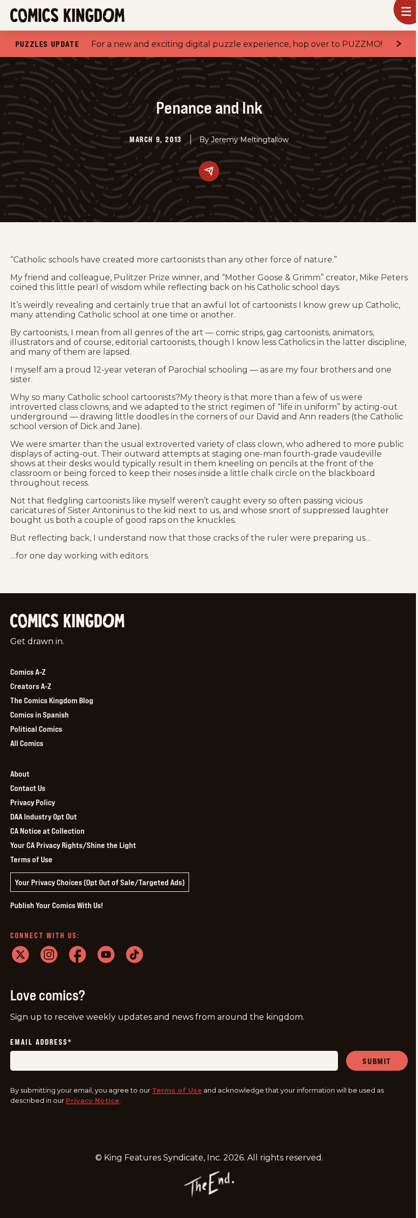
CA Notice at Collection (47, 831)
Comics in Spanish (39, 714)
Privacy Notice (92, 1100)
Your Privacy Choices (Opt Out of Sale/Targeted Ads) (100, 882)
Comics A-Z (27, 672)
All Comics (26, 743)
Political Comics (36, 729)
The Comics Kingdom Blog (51, 700)
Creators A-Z (30, 686)
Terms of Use (31, 859)
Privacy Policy (32, 802)
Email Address (41, 1042)
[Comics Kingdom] (67, 621)
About (20, 774)
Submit (376, 1061)
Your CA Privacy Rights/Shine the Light (73, 845)
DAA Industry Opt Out (43, 816)
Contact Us (27, 788)
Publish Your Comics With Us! (56, 905)
